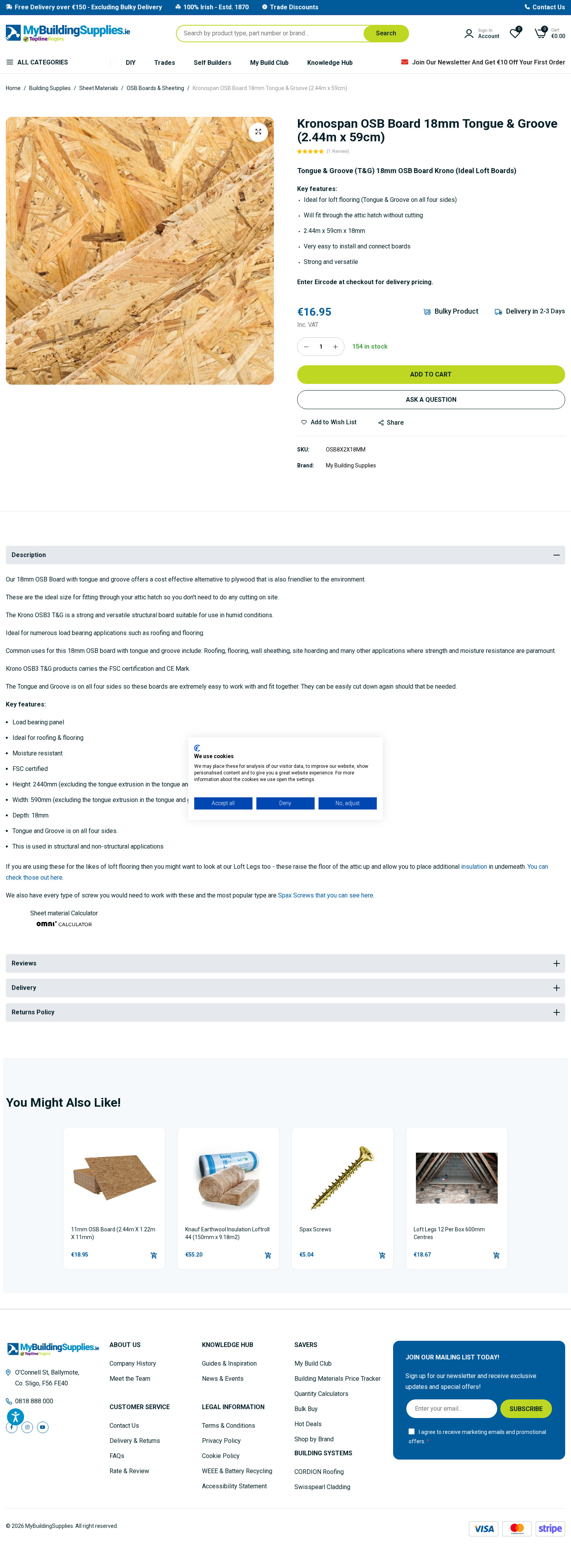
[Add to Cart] (153, 1255)
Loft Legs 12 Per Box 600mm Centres (449, 1233)
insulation (474, 866)
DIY (131, 62)
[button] (431, 151)
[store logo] (68, 33)
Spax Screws (315, 1229)
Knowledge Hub (330, 62)
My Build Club (269, 62)
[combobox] (292, 34)
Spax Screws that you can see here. (326, 895)
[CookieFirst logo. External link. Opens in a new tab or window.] (197, 748)
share (395, 422)
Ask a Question (431, 399)
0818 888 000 (34, 1401)
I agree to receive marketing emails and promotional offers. (477, 1437)
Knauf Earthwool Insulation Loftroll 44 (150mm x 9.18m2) (227, 1233)
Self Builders (213, 62)
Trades (164, 62)
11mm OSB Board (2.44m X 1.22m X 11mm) (113, 1233)
